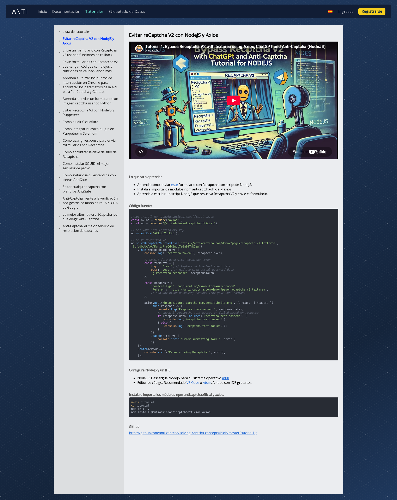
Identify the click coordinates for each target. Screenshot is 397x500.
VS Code (193, 382)
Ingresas (345, 11)
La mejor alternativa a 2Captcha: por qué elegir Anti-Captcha (91, 216)
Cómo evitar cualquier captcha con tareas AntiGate (89, 177)
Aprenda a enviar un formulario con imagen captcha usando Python (90, 100)
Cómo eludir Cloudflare (80, 122)
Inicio (42, 11)
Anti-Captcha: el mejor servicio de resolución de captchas (88, 228)
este (174, 184)
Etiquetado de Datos (127, 11)
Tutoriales (94, 11)
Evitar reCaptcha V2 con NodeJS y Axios (88, 40)
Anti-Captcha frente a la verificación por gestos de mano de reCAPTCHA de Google (90, 203)
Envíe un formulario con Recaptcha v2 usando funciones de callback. (90, 52)
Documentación (66, 11)
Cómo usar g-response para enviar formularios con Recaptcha (90, 142)
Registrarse (372, 11)
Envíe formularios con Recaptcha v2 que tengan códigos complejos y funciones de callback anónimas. (90, 66)
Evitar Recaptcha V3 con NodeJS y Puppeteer (88, 112)
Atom (207, 382)
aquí (225, 378)
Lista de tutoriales (77, 31)
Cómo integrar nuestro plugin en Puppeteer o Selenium (88, 131)
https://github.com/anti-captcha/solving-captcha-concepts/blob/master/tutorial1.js (193, 433)
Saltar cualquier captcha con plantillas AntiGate (84, 189)
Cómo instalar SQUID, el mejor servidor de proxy (86, 165)
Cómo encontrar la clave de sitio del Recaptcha (90, 154)
